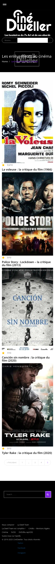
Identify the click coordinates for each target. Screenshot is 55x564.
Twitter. (21, 543)
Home (5, 61)
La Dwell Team (23, 525)
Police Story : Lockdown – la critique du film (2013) (26, 263)
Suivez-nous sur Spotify (11, 536)
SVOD (13, 532)
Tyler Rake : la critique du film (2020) (27, 453)
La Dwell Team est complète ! (13, 528)
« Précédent (11, 462)
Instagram (22, 553)
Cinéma (5, 532)
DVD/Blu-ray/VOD (26, 532)
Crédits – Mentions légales (39, 528)
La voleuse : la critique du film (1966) (27, 169)
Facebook (21, 548)
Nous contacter (8, 525)
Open (6, 6)
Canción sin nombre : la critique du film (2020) (26, 358)
